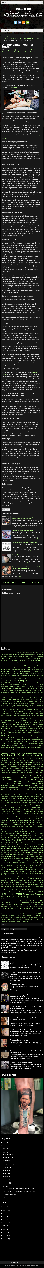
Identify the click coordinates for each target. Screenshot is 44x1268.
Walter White (19, 917)
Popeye (10, 862)
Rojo (12, 873)
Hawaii (3, 774)
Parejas (24, 848)
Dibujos (35, 726)
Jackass (8, 791)
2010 (6, 652)
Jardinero (30, 791)
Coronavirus (8, 713)
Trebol (16, 908)
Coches (10, 707)
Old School (18, 843)
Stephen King (19, 886)
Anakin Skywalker (16, 662)
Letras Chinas (14, 806)
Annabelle (26, 664)
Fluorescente (32, 753)
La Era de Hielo (20, 800)
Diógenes (22, 728)
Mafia (28, 815)
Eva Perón (3, 749)
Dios (25, 728)
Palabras (3, 846)
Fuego (10, 762)
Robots (41, 871)
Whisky (35, 917)
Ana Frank (9, 662)
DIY (35, 730)
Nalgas (27, 835)
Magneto (32, 815)
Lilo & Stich (7, 807)
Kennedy (3, 798)
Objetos (33, 841)
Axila (30, 671)
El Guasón (11, 737)
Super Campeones (16, 890)
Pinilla (36, 856)
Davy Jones (17, 720)
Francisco (25, 758)
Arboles (26, 666)
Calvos (27, 688)
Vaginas (15, 912)
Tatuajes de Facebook (30, 897)
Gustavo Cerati (24, 770)
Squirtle (36, 884)
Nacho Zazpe (13, 835)
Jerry (26, 793)
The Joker (37, 902)
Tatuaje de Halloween (17, 984)
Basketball (40, 675)
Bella (27, 677)
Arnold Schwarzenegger (22, 667)
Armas (14, 667)
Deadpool (29, 720)
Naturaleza (8, 837)
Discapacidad (36, 728)
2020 (4, 1213)
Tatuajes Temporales (16, 899)
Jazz (42, 791)
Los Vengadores (39, 811)
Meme (18, 826)
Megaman (13, 826)
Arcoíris (30, 666)
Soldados (10, 884)
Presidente (40, 862)
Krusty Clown (28, 798)
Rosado (36, 873)
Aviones (27, 671)
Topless (16, 906)
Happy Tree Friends (24, 772)
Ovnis (9, 844)
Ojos (10, 843)
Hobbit (14, 777)
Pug (24, 864)
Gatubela (31, 764)
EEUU (2, 736)
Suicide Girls (35, 888)
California (21, 688)
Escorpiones (36, 743)
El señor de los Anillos (23, 739)
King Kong (12, 798)
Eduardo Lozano (32, 734)
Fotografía (29, 755)
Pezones (32, 854)
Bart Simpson (27, 675)
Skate (19, 882)
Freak (41, 758)
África (11, 656)
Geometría (13, 766)
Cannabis (34, 690)
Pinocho (41, 856)
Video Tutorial (23, 913)
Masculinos (17, 824)
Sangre (28, 877)
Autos (8, 671)
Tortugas (25, 906)
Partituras (29, 848)
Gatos (27, 764)
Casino (8, 696)
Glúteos (3, 768)
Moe (10, 831)
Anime (22, 664)
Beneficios (40, 677)
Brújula (38, 685)
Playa (14, 860)
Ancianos (29, 662)
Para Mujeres (11, 848)
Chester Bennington (14, 699)
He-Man (16, 774)
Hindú (32, 776)
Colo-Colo (7, 709)
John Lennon (21, 794)
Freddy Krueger (14, 760)
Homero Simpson (25, 779)
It (24, 789)
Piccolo (39, 854)
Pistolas (34, 858)
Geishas (3, 766)
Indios (19, 783)
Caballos (36, 686)
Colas (36, 707)
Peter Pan (23, 854)
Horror (32, 780)
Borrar (35, 682)
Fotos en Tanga (14, 758)
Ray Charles (33, 866)
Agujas (9, 36)
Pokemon (32, 860)
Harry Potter (39, 772)
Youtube (12, 921)
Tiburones (15, 904)
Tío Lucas (31, 904)
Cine (14, 705)
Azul (41, 671)
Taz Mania (30, 899)
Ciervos (2, 705)
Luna (20, 813)
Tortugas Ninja (33, 906)
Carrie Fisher (16, 694)
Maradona (21, 819)
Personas (12, 854)
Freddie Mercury (5, 760)
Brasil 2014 (10, 685)
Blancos (28, 681)
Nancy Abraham (34, 835)
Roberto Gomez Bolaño (32, 871)
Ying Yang (7, 921)
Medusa (8, 826)
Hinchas (28, 776)
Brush (41, 685)
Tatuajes (19, 896)
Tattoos (26, 894)
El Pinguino (34, 737)
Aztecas (38, 671)
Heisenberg (21, 774)
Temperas (17, 901)
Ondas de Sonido (30, 843)
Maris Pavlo (40, 820)
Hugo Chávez (9, 782)
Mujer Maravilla (17, 833)
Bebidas (17, 677)
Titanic (38, 904)
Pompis (3, 862)
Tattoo (16, 38)
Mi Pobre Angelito (9, 828)
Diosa (28, 728)
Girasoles (33, 766)
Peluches (10, 852)
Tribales (20, 908)
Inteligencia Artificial (6, 787)
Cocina (14, 707)
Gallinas (41, 762)
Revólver (33, 869)
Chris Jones (14, 703)
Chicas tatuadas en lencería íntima (22, 530)
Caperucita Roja (5, 692)
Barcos (21, 675)
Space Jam (24, 884)
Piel (42, 854)
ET (42, 747)
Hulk (15, 782)
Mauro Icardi (35, 824)
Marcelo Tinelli (28, 819)
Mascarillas (40, 822)
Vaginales (9, 912)
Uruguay (37, 910)
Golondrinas (11, 768)
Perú (16, 854)
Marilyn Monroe (14, 820)
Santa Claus (33, 877)
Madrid (12, 815)
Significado (26, 880)
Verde (17, 913)
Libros (38, 806)
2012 (4, 1239)
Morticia (39, 831)
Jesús (35, 793)
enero (7, 1202)
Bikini (16, 679)
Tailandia (8, 891)
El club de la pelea (21, 736)
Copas (34, 711)
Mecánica (3, 826)
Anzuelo (14, 666)
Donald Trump (25, 732)
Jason (39, 791)
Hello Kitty (32, 774)
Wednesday (25, 917)
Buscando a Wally (20, 686)
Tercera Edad (29, 901)
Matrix (29, 824)
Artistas (3, 669)
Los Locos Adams (37, 809)
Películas (39, 850)
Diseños (16, 730)
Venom (8, 913)
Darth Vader (11, 720)
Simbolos (36, 880)
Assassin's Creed (10, 669)
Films (2, 753)
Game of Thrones (5, 764)
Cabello (41, 686)
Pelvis (14, 852)
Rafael (6, 866)
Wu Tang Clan (31, 919)
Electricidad (40, 739)
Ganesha (15, 764)
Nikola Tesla (18, 839)
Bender (36, 677)
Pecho (34, 850)
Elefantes (3, 741)
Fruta (41, 760)
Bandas (35, 673)
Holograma (31, 777)
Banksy (3, 675)
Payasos (17, 850)
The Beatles (25, 902)
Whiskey (31, 917)
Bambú (30, 673)
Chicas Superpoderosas (18, 701)
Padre (26, 844)
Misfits (27, 830)
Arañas (22, 666)
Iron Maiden (15, 789)
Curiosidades (37, 719)
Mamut (3, 817)
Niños (28, 839)
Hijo (24, 776)
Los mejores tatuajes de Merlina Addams (16, 1198)
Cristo (41, 715)
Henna (37, 774)
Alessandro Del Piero (30, 658)
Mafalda (24, 815)
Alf (35, 658)
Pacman (22, 844)
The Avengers (18, 902)
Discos (41, 728)
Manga (13, 817)
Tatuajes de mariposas (17, 962)
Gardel (19, 764)
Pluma (27, 860)
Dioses (31, 728)
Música (3, 835)
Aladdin (41, 656)
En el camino (34, 741)
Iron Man (20, 789)
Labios (28, 802)
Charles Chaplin (32, 697)
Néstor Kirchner (23, 837)
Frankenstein (31, 758)
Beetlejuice (23, 677)
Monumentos (29, 831)
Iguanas (33, 782)
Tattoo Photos (15, 893)
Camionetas (4, 690)
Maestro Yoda (18, 815)
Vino (28, 915)
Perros (41, 852)
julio (6, 1170)
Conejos (15, 711)
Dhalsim (25, 724)
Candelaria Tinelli (27, 690)
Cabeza (3, 688)
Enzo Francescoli (14, 743)
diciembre (8, 1154)
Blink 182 (33, 681)
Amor (38, 660)
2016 (17, 652)
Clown (2, 707)
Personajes (5, 854)
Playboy (18, 860)
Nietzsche (3, 839)
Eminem (27, 741)
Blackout (3, 681)
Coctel (22, 707)
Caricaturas (29, 692)
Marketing (12, 822)
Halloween (8, 772)
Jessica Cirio (30, 793)
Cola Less (33, 707)
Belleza (32, 677)
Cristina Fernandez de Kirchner (31, 715)
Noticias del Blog (11, 841)
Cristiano (12, 715)
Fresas (31, 760)
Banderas (40, 673)
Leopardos (4, 806)
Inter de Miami (28, 787)
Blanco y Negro (20, 681)
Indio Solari (14, 783)
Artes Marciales (34, 667)
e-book (25, 734)
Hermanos (9, 776)
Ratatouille (23, 866)
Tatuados (3, 897)
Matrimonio (24, 824)
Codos (25, 707)
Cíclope (27, 703)
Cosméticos (14, 713)
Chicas (8, 701)
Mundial (30, 833)
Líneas (15, 807)
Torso (20, 906)
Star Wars (3, 886)
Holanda (19, 777)
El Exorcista (34, 736)
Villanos (17, 915)
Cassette (15, 696)
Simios (41, 880)
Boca (9, 682)
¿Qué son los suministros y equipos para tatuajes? (18, 45)
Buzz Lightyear (29, 686)
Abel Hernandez (22, 654)
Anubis (10, 666)
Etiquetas (14, 929)
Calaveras (15, 688)
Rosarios (41, 873)
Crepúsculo (7, 715)
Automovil (4, 671)
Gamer (11, 764)
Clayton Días (35, 705)
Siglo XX (20, 880)
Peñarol (22, 852)
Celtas (9, 697)
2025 (4, 1146)
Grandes (27, 768)
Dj (37, 730)
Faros (37, 749)
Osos (38, 843)
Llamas (38, 807)
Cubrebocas (18, 717)
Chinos (3, 703)
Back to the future (6, 673)
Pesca (19, 854)
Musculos (41, 833)
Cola (28, 707)
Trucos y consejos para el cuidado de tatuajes (25, 542)
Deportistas (33, 722)
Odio (7, 843)
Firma (10, 753)
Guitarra (9, 770)
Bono (27, 682)
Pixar (41, 858)
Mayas (41, 824)
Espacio (3, 745)
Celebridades (40, 696)
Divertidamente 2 (29, 730)
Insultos (41, 785)
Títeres (41, 904)
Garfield (23, 764)
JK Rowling (7, 794)
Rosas (3, 875)
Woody (25, 919)
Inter (22, 787)
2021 (4, 1210)
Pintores (3, 858)
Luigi (10, 813)
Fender (26, 751)
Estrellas (33, 747)
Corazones (39, 711)
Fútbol (14, 762)
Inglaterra (40, 783)
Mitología (32, 830)
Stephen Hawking (11, 886)
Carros (21, 694)
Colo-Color (12, 709)
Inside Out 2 (20, 785)
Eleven (14, 741)
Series (6, 880)
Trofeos (25, 908)
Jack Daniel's (37, 789)
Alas (2, 658)
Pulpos (28, 864)
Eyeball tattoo (16, 749)
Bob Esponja (40, 681)
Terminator (36, 901)
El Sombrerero (33, 739)
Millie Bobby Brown (9, 830)
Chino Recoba (39, 701)
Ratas (18, 866)
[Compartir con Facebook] (9, 509)
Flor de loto (19, 753)
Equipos (20, 36)
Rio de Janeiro (14, 871)
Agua (22, 656)
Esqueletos (40, 745)
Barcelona (16, 675)
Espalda (14, 745)
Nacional (19, 835)
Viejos (12, 915)
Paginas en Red (14, 1265)
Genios (8, 766)
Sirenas (8, 882)
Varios (36, 912)
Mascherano (4, 824)
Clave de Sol (28, 705)
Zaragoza (16, 921)
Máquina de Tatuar (12, 819)
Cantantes (40, 690)
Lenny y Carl (31, 804)
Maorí (37, 817)
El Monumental (27, 737)
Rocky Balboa (7, 873)
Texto (6, 903)
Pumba (32, 864)
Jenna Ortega (21, 793)
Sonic (13, 884)
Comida (41, 709)
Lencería (17, 804)
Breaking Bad (21, 685)
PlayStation (23, 860)
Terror (41, 901)
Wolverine (11, 919)
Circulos (18, 705)
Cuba (13, 717)
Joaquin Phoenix (14, 794)
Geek (41, 764)
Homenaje (17, 779)
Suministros (10, 38)
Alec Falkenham (20, 658)
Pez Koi (28, 854)
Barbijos (11, 675)
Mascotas (10, 824)
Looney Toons (21, 809)
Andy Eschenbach (39, 662)
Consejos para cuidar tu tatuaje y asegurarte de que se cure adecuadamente (26, 567)
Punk (35, 864)
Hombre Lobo (4, 779)
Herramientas (27, 36)
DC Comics (23, 720)
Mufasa (10, 833)
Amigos (35, 660)
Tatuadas (31, 894)
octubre (7, 1161)
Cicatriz (23, 703)
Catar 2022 (20, 696)
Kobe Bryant (21, 798)
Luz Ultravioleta (26, 813)
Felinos (8, 751)
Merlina (22, 826)
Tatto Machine (38, 891)
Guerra (41, 768)
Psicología (20, 864)
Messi (26, 826)
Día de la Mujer (39, 724)
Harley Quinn (32, 772)
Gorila (16, 768)
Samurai (15, 877)
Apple (18, 666)
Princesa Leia (4, 864)
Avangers (13, 671)
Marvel (29, 822)
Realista (28, 868)
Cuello (27, 717)
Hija (21, 776)
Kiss (16, 798)
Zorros (26, 921)
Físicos (13, 753)
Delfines (3, 722)
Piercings (3, 856)
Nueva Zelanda (26, 841)
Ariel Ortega (4, 667)
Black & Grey (39, 679)
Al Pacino (36, 656)
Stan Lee (40, 884)
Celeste (3, 697)
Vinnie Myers (23, 915)
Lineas (12, 807)
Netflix (29, 837)
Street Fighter (19, 888)
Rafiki (9, 866)
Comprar (3, 711)
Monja (13, 831)
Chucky (19, 703)
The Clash (31, 902)
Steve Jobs (25, 886)
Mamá (41, 815)
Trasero (6, 908)
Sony (20, 884)
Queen (41, 864)
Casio (12, 696)
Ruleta (10, 875)
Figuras (41, 751)
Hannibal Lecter (15, 772)
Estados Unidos (9, 747)
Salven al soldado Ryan (7, 877)
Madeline (33, 813)
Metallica (35, 826)
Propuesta (15, 864)
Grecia (31, 768)
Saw (6, 878)
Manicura (18, 817)
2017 (20, 652)
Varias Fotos (30, 912)
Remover (19, 869)
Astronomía (17, 669)
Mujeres (25, 833)
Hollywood (24, 777)
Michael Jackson (18, 828)
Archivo (23, 929)
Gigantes (27, 766)
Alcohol (14, 658)
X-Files (37, 919)
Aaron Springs (7, 654)
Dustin (22, 734)
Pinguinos (32, 856)
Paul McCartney (5, 850)
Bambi (26, 673)
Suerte (29, 888)
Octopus (37, 841)
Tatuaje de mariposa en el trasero (20, 1029)
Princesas (10, 864)
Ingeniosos (33, 783)
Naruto (2, 837)
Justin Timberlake (31, 796)
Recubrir (33, 867)
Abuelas (33, 654)
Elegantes (9, 741)
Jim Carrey (40, 793)
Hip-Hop (36, 776)
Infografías (27, 783)
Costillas (19, 713)
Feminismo (21, 751)
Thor (10, 904)
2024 (32, 652)
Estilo (28, 747)
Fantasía (33, 749)
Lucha (2, 813)
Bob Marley (4, 682)
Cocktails (19, 707)
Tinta (33, 38)
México (3, 828)
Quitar (2, 866)
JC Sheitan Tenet (5, 793)
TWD (42, 908)
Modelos (7, 831)
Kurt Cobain (35, 798)
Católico (30, 696)
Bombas (19, 682)
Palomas (9, 846)
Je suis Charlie (13, 793)
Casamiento (4, 696)
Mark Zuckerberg (5, 822)
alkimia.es (14, 87)
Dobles (9, 732)
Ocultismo (3, 843)
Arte (29, 667)
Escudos (41, 743)
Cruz (10, 717)
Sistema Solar (14, 882)
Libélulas (27, 806)
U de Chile (3, 910)
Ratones (28, 866)
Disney (22, 730)
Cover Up (25, 713)
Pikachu (18, 856)
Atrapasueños (28, 669)
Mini (16, 830)
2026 (35, 652)
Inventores (4, 789)
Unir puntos (23, 910)
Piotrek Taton (14, 858)
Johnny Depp (28, 794)
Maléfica (37, 815)
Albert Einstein (8, 658)
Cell (7, 697)
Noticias (3, 841)
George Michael (20, 766)
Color (23, 709)
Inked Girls (8, 785)
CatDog (25, 696)
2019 (23, 652)
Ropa (33, 873)
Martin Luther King (21, 822)
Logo (9, 809)
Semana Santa (26, 878)
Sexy (16, 880)
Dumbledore (17, 734)
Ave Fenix (18, 671)
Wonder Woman (19, 919)
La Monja (38, 800)
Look (15, 809)
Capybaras (23, 692)
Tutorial (38, 908)
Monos (17, 831)
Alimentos (20, 660)
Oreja (35, 843)
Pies (13, 856)
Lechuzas (3, 804)
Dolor (13, 732)
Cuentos (32, 717)
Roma (23, 873)
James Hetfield (17, 791)
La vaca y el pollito (21, 802)
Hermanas (3, 776)
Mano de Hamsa (26, 817)
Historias (9, 778)
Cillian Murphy (8, 705)
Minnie (24, 830)
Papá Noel (31, 846)
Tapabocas (25, 891)
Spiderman (31, 884)
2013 (9, 652)
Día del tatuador (13, 726)
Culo (21, 719)
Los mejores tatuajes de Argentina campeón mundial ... (20, 1191)
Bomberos (23, 682)
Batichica (3, 677)
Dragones (7, 734)
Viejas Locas (8, 915)
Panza (19, 846)
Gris (38, 768)
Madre (37, 813)
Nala (23, 835)
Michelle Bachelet (28, 828)
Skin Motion (24, 882)
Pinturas (8, 858)
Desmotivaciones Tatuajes (8, 724)
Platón (10, 860)
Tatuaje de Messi (9, 1074)
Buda (2, 686)
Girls (37, 766)
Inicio (4, 36)
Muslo (8, 835)
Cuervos (12, 719)
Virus (41, 915)
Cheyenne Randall (25, 699)
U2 (7, 910)
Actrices (3, 656)
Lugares (6, 813)
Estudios (38, 747)
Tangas (16, 891)
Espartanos (33, 745)
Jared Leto (35, 791)
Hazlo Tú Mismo (9, 774)
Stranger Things (10, 888)
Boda (12, 682)
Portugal (15, 862)
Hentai (41, 774)
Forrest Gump (39, 753)
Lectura (9, 804)
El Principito (4, 739)
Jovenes (6, 796)
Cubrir (22, 717)
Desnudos (19, 724)
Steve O (29, 886)
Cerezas (21, 697)
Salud (34, 875)
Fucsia (6, 762)
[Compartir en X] (7, 509)
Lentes (36, 804)
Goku (6, 768)
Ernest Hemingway (28, 743)
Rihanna (7, 871)
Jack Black (30, 789)
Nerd (17, 837)
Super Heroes (26, 890)
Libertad (33, 806)
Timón (23, 904)
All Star (26, 660)
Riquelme (20, 871)
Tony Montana (10, 906)
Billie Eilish (22, 679)
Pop (7, 862)
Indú (23, 783)
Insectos (14, 785)
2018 (4, 1220)
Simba (31, 880)
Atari (22, 669)
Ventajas (13, 913)
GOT (19, 768)
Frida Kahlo (37, 760)
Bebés (13, 677)
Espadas (8, 745)
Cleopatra (40, 705)
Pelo (2, 852)
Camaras (32, 688)
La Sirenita (13, 802)
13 (3, 652)
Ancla (33, 662)
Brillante (27, 685)
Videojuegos (31, 913)
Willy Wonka (4, 919)
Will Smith (40, 917)
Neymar (33, 837)
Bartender (34, 675)
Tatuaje (29, 38)
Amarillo (30, 660)
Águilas (26, 656)
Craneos (32, 713)
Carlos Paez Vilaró (38, 692)
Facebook (23, 749)
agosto (7, 1167)
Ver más (20, 527)
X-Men (41, 919)
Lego (12, 804)
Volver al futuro (11, 917)
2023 (29, 652)
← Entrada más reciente (9, 582)
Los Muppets (11, 811)
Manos (33, 817)
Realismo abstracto (10, 867)
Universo (29, 910)
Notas (41, 839)
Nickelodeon (39, 837)
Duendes (12, 734)
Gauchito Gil (37, 764)
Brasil (4, 685)
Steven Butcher (35, 886)
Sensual (37, 879)
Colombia (17, 709)
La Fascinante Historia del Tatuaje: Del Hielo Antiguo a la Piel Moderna (24, 1019)
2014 (12, 652)
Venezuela (3, 913)
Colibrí (2, 709)
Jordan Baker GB (37, 794)
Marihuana (7, 820)
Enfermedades (5, 743)
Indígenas (8, 783)
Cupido (31, 719)
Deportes (25, 722)
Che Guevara (4, 699)
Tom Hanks (4, 906)
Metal (30, 826)
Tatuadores (22, 38)
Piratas (20, 858)
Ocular (41, 841)
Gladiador (40, 766)
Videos (38, 914)
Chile (26, 701)
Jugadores (23, 796)
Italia (26, 789)
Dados (5, 720)
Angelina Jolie (9, 664)
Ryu (14, 875)
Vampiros (24, 912)
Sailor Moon (24, 875)
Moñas (34, 831)
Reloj (15, 869)
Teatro (35, 899)
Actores (41, 654)
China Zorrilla (32, 701)
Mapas (41, 817)
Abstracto (28, 654)
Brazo (15, 684)
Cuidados (17, 719)
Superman (35, 890)
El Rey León (12, 739)
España (28, 745)
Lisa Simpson (27, 807)
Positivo (21, 862)
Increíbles (3, 783)
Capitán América (15, 692)
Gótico (22, 768)
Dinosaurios (15, 728)
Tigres (20, 904)
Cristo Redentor (5, 717)
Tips (36, 38)
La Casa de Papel (11, 800)
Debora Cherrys (35, 720)
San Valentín (21, 877)
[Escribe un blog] (5, 509)
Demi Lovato (10, 722)
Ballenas (22, 673)
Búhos (13, 686)
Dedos (41, 720)
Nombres (37, 839)
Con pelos (9, 711)
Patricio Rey (40, 848)
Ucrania (11, 910)
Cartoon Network (38, 694)
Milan (38, 828)
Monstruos (23, 831)
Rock (2, 873)
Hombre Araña (38, 777)
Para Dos (37, 846)
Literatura (33, 807)
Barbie (6, 675)
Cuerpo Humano (5, 719)
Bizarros (33, 679)
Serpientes (12, 880)
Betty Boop (11, 679)
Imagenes (39, 781)
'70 (2, 652)
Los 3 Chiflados (29, 809)
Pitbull (38, 858)
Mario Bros (27, 820)
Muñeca (35, 833)
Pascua (34, 848)
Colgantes (40, 707)
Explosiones (9, 749)
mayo (6, 1177)
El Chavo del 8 (12, 736)
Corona (3, 713)
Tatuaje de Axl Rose (10, 1195)
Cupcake (28, 719)
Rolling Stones (18, 873)
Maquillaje (4, 819)
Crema (2, 715)
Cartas (25, 694)
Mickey (35, 828)
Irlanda (9, 789)
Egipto (6, 736)
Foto (3, 755)
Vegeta (41, 912)
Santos (38, 877)
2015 (15, 652)
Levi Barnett (21, 806)
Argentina (40, 666)
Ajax (33, 656)
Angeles (3, 664)
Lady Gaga (36, 802)
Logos (12, 809)
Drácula (36, 732)
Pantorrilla (14, 846)
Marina (21, 820)
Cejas (35, 696)
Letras (9, 806)
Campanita (10, 690)
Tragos (2, 908)
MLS (36, 830)
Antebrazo (33, 664)
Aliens (15, 660)
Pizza (2, 860)
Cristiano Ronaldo (19, 715)
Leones (41, 804)
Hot (35, 780)
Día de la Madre (31, 724)
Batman (8, 677)
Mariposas (33, 820)
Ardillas (35, 666)
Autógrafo (40, 669)
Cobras (6, 707)
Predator (34, 862)
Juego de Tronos (16, 796)
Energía (41, 741)
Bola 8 (15, 682)
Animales (16, 664)
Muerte (6, 833)
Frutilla (3, 762)
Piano (35, 854)
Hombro (10, 779)
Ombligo (23, 843)
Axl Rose (34, 671)
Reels (2, 869)
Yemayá (3, 921)
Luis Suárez (15, 813)
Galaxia (24, 762)
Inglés (3, 785)
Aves (23, 671)
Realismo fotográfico (20, 867)
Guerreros (4, 770)
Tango (20, 891)
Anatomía (24, 662)
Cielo (30, 703)
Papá (26, 846)
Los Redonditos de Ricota (21, 811)
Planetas (6, 860)
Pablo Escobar (15, 844)
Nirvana (32, 839)
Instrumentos (34, 785)
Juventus (38, 796)
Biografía (27, 679)
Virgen (38, 915)
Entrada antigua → (36, 582)
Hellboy (26, 774)
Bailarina (13, 673)
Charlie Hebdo (39, 697)
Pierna (9, 856)
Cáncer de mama (17, 690)
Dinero (10, 728)
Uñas (33, 910)
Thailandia (11, 902)
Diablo (23, 726)
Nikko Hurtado (10, 839)
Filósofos (6, 753)
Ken (42, 796)
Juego (10, 796)
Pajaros (40, 844)
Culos (24, 719)
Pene (18, 852)
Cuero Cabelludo (39, 717)
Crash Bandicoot (39, 713)
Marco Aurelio (36, 819)
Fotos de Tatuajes (23, 9)
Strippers (25, 888)
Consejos (14, 36)
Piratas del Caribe (27, 858)
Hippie (41, 776)
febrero (7, 1186)
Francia (20, 758)
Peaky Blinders (23, 850)
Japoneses (24, 791)
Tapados (31, 891)
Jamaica (12, 791)
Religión (11, 869)
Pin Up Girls (25, 856)
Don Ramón (18, 732)
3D (40, 653)
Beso (2, 679)
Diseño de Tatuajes (7, 730)
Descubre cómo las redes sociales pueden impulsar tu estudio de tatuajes (24, 517)
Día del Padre (4, 726)
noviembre (8, 1157)
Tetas (2, 902)
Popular (5, 929)
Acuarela (7, 656)
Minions (19, 830)
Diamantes (29, 726)
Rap (16, 866)
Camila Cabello (39, 688)
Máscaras (34, 822)
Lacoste (32, 802)
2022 (26, 652)
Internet (41, 787)
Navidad (13, 837)
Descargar (40, 722)
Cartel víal (30, 694)
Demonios (19, 722)
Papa (23, 846)
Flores (25, 753)
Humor (19, 782)
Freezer (27, 760)
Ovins (6, 844)
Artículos (41, 667)
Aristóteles (9, 667)
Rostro (7, 875)
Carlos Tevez (4, 694)
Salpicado (30, 875)
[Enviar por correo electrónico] (3, 509)
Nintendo (24, 839)
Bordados (31, 682)
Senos (32, 879)
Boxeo (38, 682)
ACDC (37, 654)
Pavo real (12, 850)
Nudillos (19, 841)
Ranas (12, 866)
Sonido (17, 884)
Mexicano (40, 826)
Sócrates (38, 882)
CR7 (29, 713)
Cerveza (26, 697)
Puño (38, 864)
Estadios (3, 747)
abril (6, 1180)
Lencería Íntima (23, 804)
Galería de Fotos (32, 762)
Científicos (40, 703)
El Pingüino (40, 737)
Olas (13, 843)
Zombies (21, 921)
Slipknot (33, 882)
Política (41, 860)
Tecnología (4, 901)
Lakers (41, 802)
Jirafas (2, 794)
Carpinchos (10, 694)
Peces (30, 850)
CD (33, 696)
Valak (19, 912)
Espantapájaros (21, 745)
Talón (12, 891)
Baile (18, 673)
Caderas (9, 688)
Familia (28, 749)
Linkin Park (20, 807)
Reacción (38, 866)
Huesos (38, 779)
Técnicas (40, 899)
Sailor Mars (18, 875)
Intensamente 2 (16, 787)
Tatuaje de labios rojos (19, 555)
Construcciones (27, 711)
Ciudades (22, 705)
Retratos (27, 869)
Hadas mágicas (34, 770)
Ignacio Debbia (26, 782)
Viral (35, 915)
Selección (18, 878)
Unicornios (16, 910)
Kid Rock (8, 798)
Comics (36, 709)
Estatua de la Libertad (20, 747)
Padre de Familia (33, 844)
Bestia (6, 679)
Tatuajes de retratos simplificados (21, 1062)
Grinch (35, 768)
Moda (2, 831)
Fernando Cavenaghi (34, 751)
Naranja (41, 835)
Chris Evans (8, 703)
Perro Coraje (35, 852)
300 (38, 652)
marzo (7, 1183)
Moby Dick (40, 830)
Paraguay (19, 848)
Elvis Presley (20, 741)
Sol (6, 884)
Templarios (22, 901)
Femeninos (14, 751)
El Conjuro (28, 736)
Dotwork (31, 732)
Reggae (6, 869)
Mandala (7, 817)
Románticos (28, 873)
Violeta (31, 915)
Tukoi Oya (33, 908)
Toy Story (40, 906)
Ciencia (34, 703)
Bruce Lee (32, 685)
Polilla (36, 860)
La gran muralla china (30, 800)
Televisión (11, 901)
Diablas (20, 726)
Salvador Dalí (39, 875)
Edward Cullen (39, 734)
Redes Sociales (39, 867)
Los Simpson (31, 811)
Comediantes (30, 709)
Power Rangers (27, 862)
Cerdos (12, 697)
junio (6, 1173)
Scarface (10, 878)
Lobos (6, 809)
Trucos (29, 908)
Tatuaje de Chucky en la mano (19, 1040)
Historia (3, 778)
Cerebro (16, 697)
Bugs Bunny (7, 686)
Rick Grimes (38, 869)
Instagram (27, 785)
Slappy (29, 882)
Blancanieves (9, 681)
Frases (38, 758)
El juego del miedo (18, 737)
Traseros (11, 908)
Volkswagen (4, 917)
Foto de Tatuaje (16, 755)
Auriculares (35, 669)
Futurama (19, 762)
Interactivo (35, 787)
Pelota (5, 852)
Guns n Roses (16, 770)
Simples (3, 882)
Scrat (14, 878)
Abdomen (14, 654)
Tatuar (24, 899)
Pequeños (28, 852)
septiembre (8, 1164)
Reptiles (23, 869)
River (24, 871)
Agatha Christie (17, 656)
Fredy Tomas (22, 760)
